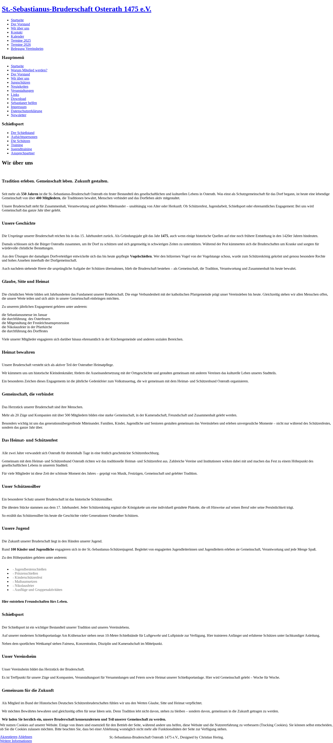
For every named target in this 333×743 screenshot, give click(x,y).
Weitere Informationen (16, 741)
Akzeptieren (8, 737)
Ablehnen (25, 737)
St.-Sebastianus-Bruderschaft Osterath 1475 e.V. (76, 9)
